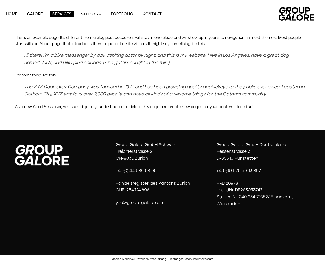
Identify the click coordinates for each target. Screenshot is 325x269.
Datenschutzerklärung (151, 259)
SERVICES (62, 14)
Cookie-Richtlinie (123, 259)
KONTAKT (152, 14)
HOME (12, 14)
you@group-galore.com (140, 203)
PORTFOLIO (122, 14)
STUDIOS (89, 14)
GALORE (35, 14)
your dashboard (108, 107)
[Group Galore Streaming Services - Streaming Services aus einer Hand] (296, 14)
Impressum (205, 259)
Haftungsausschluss (183, 259)
